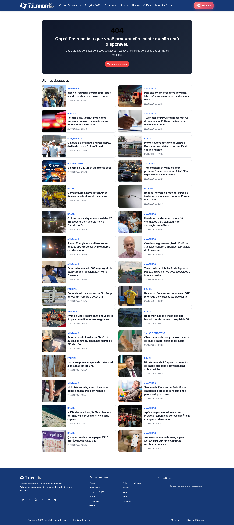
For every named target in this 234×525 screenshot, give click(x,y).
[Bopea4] (37, 5)
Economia (94, 501)
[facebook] (22, 499)
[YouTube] (49, 499)
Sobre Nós (176, 520)
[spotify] (55, 499)
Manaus (126, 492)
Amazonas (94, 487)
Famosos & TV (96, 492)
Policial (125, 487)
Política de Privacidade (195, 520)
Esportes (126, 501)
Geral (92, 505)
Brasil (92, 496)
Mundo (125, 496)
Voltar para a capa (117, 64)
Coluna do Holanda (131, 483)
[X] (29, 499)
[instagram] (36, 499)
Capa (92, 483)
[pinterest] (42, 499)
